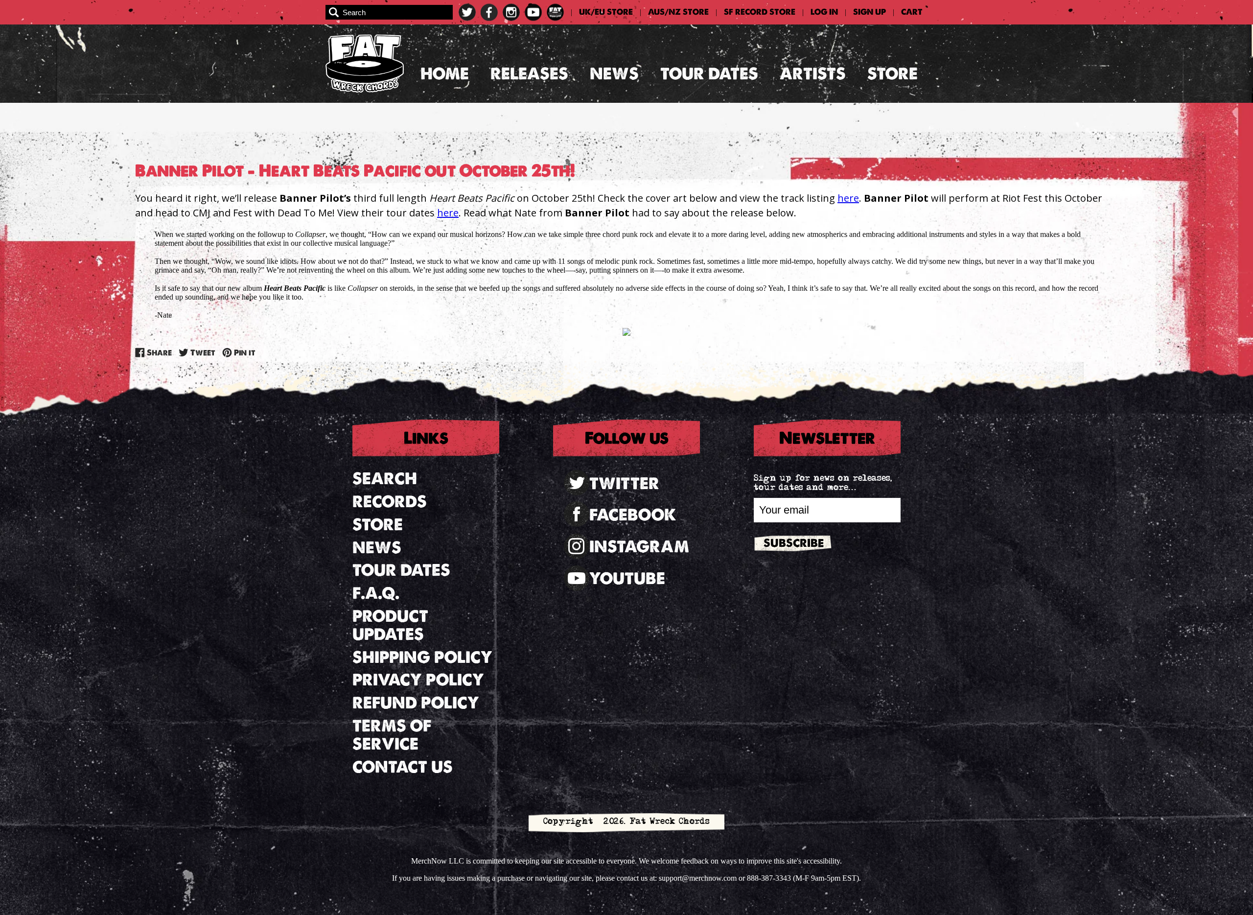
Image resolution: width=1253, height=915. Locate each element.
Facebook (632, 515)
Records (389, 502)
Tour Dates (709, 74)
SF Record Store (759, 12)
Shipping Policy (422, 657)
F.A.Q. (375, 593)
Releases (529, 74)
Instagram (639, 547)
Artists (813, 74)
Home (444, 74)
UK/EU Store (606, 12)
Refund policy (415, 703)
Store (892, 74)
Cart (912, 12)
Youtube (627, 578)
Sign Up (869, 12)
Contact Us (402, 767)
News (614, 74)
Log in (824, 12)
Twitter (624, 483)
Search (384, 479)
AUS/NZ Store (678, 12)
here (848, 198)
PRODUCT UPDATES (390, 625)
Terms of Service (391, 735)
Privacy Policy (418, 680)
